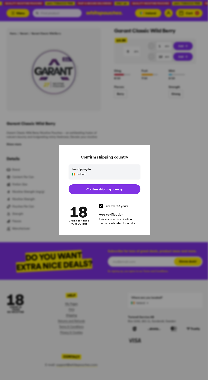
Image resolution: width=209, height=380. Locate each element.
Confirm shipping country (104, 189)
